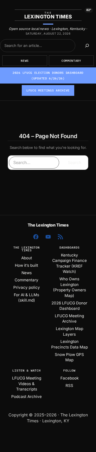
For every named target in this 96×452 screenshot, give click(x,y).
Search (74, 162)
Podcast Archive (26, 396)
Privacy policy (26, 287)
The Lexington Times (48, 225)
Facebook (69, 378)
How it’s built (26, 265)
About (26, 257)
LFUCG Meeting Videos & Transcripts (26, 384)
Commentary (71, 61)
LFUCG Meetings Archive (48, 90)
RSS (69, 385)
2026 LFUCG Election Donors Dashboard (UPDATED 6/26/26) (48, 75)
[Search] (87, 45)
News (25, 61)
